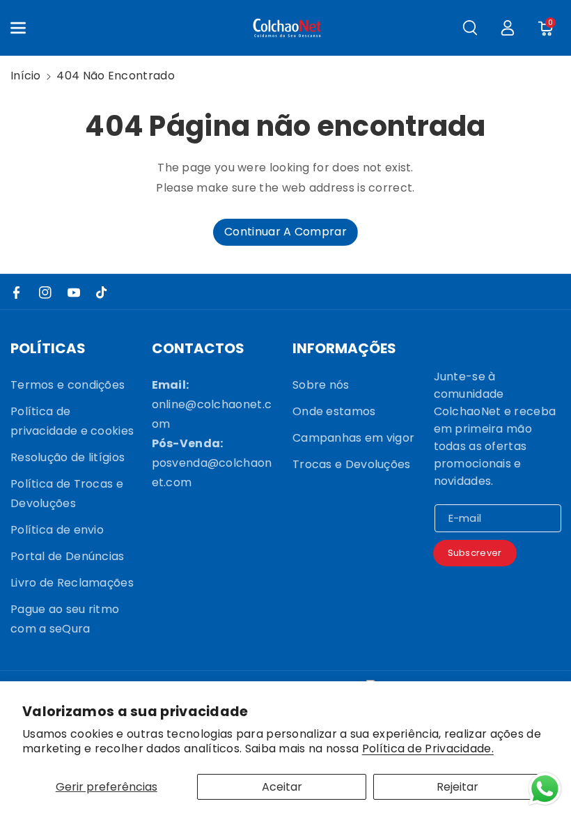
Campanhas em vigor (353, 438)
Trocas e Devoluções (351, 464)
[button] (25, 28)
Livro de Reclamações (72, 583)
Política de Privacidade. (428, 749)
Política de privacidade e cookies (72, 421)
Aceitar (282, 787)
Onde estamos (334, 411)
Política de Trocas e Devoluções (66, 493)
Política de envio (57, 530)
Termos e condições (67, 385)
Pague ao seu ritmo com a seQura (64, 619)
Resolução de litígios (67, 457)
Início (25, 76)
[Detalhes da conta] (507, 28)
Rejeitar (457, 787)
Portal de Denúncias (67, 556)
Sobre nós (321, 385)
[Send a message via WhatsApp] (545, 789)
